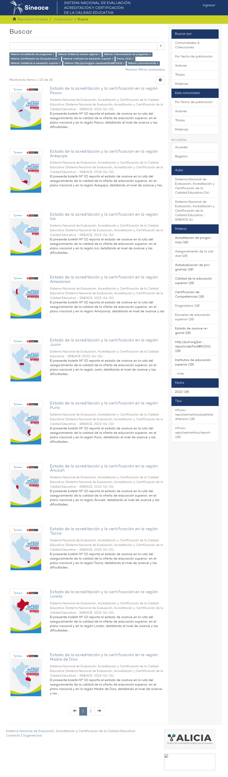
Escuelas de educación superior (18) (192, 317)
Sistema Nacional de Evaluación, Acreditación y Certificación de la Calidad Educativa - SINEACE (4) (194, 211)
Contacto (13, 736)
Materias (181, 84)
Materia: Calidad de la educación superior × (36, 63)
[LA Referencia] (189, 762)
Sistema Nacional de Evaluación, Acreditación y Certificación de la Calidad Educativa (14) (194, 186)
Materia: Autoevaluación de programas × (127, 54)
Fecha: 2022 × (125, 59)
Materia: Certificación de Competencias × (35, 59)
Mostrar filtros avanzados (145, 70)
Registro (181, 156)
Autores (181, 66)
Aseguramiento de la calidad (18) (195, 254)
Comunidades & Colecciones (187, 45)
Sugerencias (32, 736)
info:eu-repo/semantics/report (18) (192, 432)
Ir (161, 46)
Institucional (63, 19)
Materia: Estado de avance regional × (79, 54)
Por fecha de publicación (194, 57)
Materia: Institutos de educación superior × (88, 59)
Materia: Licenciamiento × (143, 63)
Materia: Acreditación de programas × (32, 54)
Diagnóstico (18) (187, 306)
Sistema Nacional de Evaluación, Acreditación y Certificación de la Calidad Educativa (70, 731)
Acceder (181, 147)
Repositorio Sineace (33, 19)
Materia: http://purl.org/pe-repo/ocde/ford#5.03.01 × (94, 63)
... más (179, 374)
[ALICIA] (189, 739)
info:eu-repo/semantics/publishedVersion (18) (194, 414)
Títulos (180, 75)
